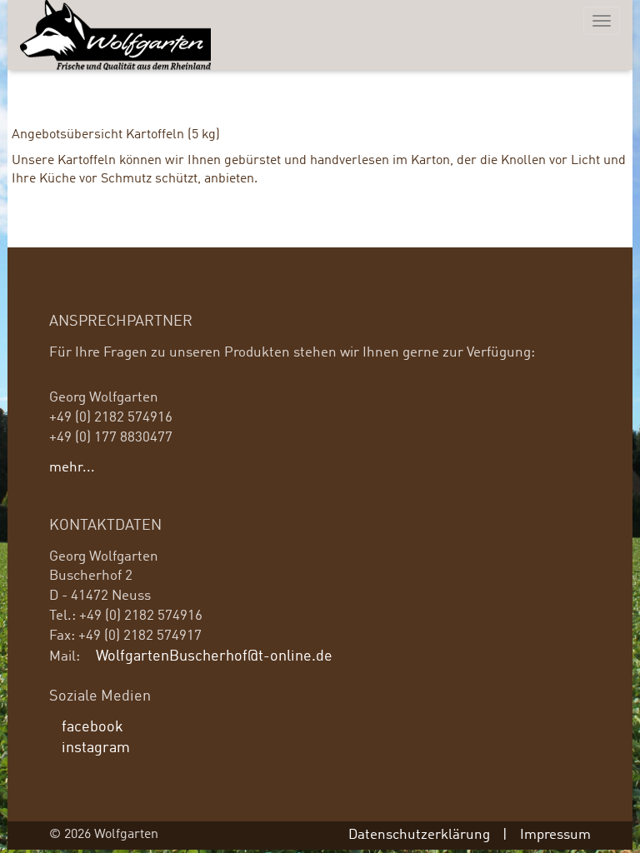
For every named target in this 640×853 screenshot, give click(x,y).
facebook (92, 728)
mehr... (72, 468)
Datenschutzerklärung (419, 835)
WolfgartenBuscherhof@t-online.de (214, 657)
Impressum (555, 835)
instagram (96, 748)
